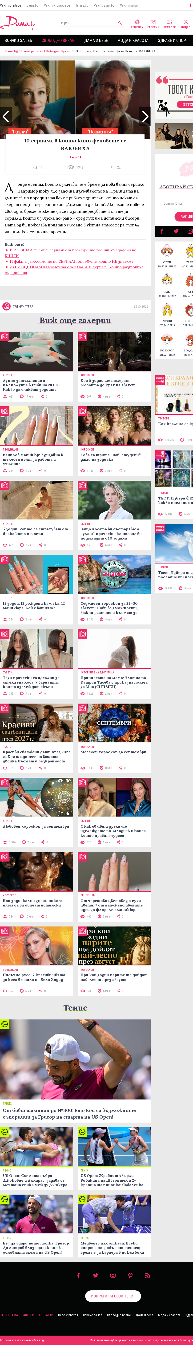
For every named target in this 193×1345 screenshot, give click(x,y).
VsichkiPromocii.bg (57, 5)
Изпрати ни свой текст (113, 1296)
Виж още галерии (75, 320)
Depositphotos (68, 1315)
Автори (28, 1315)
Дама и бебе (96, 40)
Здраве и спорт (173, 40)
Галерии (153, 27)
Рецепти (137, 27)
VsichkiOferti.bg (10, 5)
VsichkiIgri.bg (129, 5)
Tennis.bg (82, 5)
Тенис (75, 1007)
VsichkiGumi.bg (104, 5)
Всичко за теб (18, 40)
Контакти (46, 1315)
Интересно (31, 51)
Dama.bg (32, 5)
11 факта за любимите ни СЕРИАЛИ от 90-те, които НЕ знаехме (71, 261)
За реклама (9, 1315)
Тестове (169, 27)
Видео (185, 27)
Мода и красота (133, 40)
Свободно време (58, 40)
